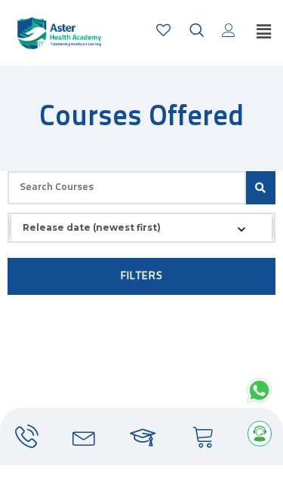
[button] (263, 32)
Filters (142, 276)
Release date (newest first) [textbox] (92, 227)
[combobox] (141, 228)
